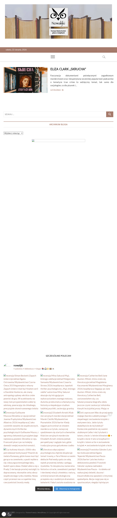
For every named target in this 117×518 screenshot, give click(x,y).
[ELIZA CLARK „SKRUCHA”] (26, 80)
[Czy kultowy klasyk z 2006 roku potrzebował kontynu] (22, 466)
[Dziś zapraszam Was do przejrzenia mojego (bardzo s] (95, 429)
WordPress (42, 512)
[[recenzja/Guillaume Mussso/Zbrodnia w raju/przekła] (22, 429)
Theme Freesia (31, 512)
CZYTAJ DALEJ (59, 89)
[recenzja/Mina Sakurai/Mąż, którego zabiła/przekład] (59, 392)
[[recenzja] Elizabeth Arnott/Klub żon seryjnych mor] (59, 429)
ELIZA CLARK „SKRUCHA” (68, 69)
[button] (6, 514)
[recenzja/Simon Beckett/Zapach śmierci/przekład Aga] (22, 392)
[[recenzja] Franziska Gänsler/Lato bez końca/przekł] (95, 466)
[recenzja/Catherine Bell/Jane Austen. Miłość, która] (95, 392)
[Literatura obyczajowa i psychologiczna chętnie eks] (59, 466)
